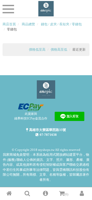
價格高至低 (59, 49)
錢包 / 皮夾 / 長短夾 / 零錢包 (61, 24)
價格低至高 (37, 49)
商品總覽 (28, 24)
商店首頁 (9, 24)
